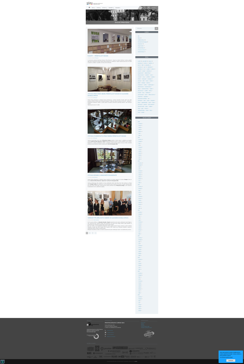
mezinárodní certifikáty (142, 98)
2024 (139, 161)
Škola (93, 8)
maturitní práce (148, 87)
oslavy (153, 102)
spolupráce (140, 63)
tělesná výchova (152, 94)
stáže (143, 81)
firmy (143, 92)
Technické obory (141, 52)
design (139, 89)
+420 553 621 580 (110, 330)
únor (140, 133)
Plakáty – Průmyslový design (98, 56)
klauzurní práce (141, 75)
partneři (145, 104)
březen (140, 131)
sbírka (146, 106)
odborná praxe (141, 87)
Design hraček (141, 46)
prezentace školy (145, 89)
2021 (139, 236)
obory (139, 102)
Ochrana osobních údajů (145, 326)
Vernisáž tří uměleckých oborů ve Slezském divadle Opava (108, 218)
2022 (139, 210)
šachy (147, 81)
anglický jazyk (151, 85)
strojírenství (140, 85)
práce (139, 65)
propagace (150, 79)
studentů (147, 75)
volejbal (151, 106)
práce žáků (145, 61)
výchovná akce (141, 94)
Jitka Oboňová (94, 177)
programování (141, 73)
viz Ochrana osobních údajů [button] (226, 357)
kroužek (140, 92)
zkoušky (140, 81)
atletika (153, 69)
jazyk (142, 108)
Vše (138, 36)
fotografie (153, 100)
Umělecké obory (142, 40)
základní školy (148, 73)
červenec (141, 123)
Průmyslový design (142, 50)
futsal (139, 112)
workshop (140, 67)
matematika (150, 67)
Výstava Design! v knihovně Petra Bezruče (102, 175)
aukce (146, 94)
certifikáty (140, 69)
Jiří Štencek (96, 58)
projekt (149, 69)
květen (140, 127)
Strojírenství (141, 44)
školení (139, 79)
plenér (139, 83)
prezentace (149, 71)
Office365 (142, 325)
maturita (148, 83)
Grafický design (141, 48)
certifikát (148, 77)
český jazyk (144, 79)
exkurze (151, 61)
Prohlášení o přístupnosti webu (146, 328)
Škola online (143, 323)
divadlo (143, 112)
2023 (139, 184)
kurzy (144, 77)
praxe (151, 75)
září (140, 145)
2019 (139, 271)
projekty (153, 77)
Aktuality (104, 8)
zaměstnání (148, 92)
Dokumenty (111, 8)
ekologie (144, 83)
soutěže (146, 90)
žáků (143, 65)
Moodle (142, 324)
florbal (147, 110)
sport (145, 67)
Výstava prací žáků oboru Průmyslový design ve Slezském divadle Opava (108, 95)
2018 (139, 295)
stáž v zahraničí (151, 104)
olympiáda (146, 96)
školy (151, 110)
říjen (140, 143)
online (148, 100)
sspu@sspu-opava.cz (110, 332)
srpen (140, 194)
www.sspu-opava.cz (110, 334)
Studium (98, 8)
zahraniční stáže (141, 106)
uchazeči (140, 77)
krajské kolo (140, 96)
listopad (140, 141)
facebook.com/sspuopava (111, 336)
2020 (139, 257)
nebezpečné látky (141, 110)
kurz (144, 69)
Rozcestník (117, 8)
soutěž (140, 61)
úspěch (151, 89)
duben (140, 129)
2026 (139, 121)
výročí (150, 102)
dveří (145, 100)
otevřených (140, 100)
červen (140, 125)
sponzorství (140, 104)
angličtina (151, 63)
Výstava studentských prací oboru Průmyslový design (107, 136)
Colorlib (136, 361)
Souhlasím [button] (230, 360)
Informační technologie (143, 42)
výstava (146, 63)
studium (151, 81)
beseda (144, 71)
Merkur (151, 90)
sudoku (146, 85)
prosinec (141, 139)
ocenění (140, 71)
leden (140, 135)
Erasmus (147, 108)
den (149, 98)
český (139, 108)
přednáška (148, 65)
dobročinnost (141, 90)
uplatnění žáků (145, 102)
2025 (139, 137)
